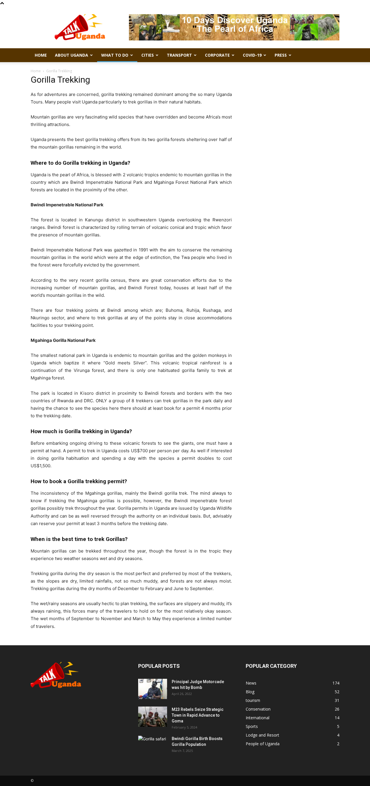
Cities (147, 55)
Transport (179, 55)
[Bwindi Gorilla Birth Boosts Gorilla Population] (152, 746)
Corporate (217, 55)
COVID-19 (252, 55)
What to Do (114, 55)
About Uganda (71, 55)
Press (281, 55)
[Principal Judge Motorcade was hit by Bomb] (152, 689)
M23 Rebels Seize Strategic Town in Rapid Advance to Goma (197, 715)
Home (41, 55)
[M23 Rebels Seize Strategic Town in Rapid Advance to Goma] (152, 717)
